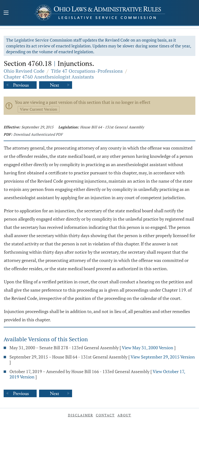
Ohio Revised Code (24, 71)
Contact (105, 415)
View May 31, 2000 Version (147, 347)
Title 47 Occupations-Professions (87, 71)
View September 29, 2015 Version (163, 357)
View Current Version (38, 109)
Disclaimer (80, 415)
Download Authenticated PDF (38, 134)
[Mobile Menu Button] (6, 13)
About (124, 415)
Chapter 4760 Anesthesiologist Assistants (49, 76)
